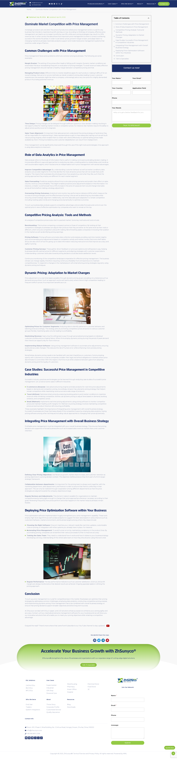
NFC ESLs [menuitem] (29, 690)
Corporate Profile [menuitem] (52, 707)
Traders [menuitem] (28, 707)
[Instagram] (57, 4)
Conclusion (120, 56)
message (114, 725)
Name (114, 695)
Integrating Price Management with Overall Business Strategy (132, 47)
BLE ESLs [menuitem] (29, 688)
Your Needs (116, 108)
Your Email (137, 78)
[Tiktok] (62, 4)
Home (29, 9)
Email (114, 705)
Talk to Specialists (122, 59)
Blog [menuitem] (69, 704)
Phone (114, 98)
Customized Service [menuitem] (53, 710)
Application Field (139, 88)
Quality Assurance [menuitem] (53, 712)
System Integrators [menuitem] (33, 710)
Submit (128, 743)
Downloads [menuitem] (71, 707)
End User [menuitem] (29, 704)
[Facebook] (52, 4)
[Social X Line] (59, 4)
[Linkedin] (54, 4)
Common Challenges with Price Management (132, 24)
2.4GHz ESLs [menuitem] (30, 685)
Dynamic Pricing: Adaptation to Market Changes (130, 36)
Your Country (117, 88)
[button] (94, 640)
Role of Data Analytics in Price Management (132, 27)
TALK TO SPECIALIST (131, 125)
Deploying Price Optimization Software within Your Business (130, 52)
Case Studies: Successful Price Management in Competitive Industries (132, 41)
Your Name (117, 78)
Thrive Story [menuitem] (50, 704)
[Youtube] (50, 4)
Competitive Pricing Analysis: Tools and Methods (130, 31)
